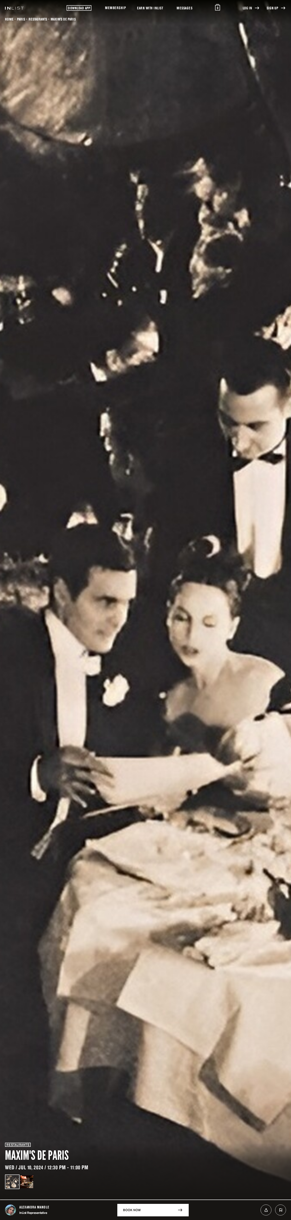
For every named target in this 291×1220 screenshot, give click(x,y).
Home (9, 19)
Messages (184, 8)
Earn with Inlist (150, 8)
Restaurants (38, 19)
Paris (21, 19)
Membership (115, 7)
